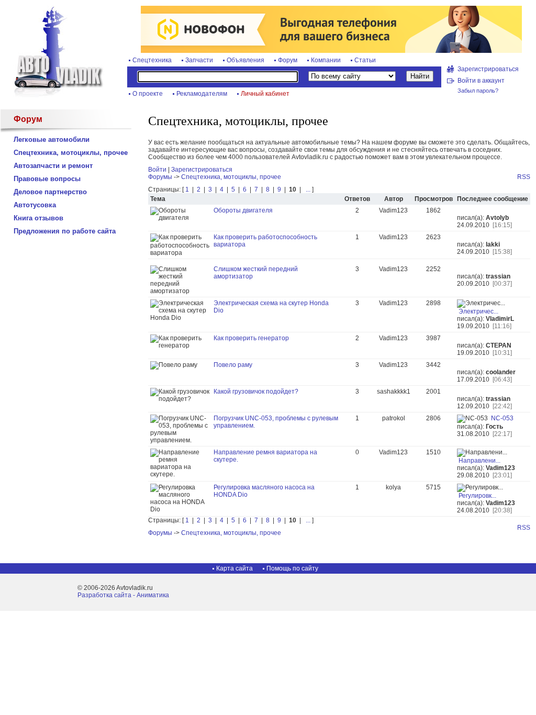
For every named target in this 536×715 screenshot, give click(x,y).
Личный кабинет (265, 93)
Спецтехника (152, 60)
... (307, 189)
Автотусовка (35, 205)
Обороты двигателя (243, 210)
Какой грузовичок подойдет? (256, 391)
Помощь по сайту (292, 568)
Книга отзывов (38, 218)
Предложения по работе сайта (65, 231)
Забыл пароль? (477, 90)
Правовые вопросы (47, 179)
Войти (157, 169)
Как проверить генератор (251, 338)
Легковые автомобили (52, 139)
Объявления (245, 60)
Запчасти (199, 60)
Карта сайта (234, 568)
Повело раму (233, 364)
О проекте (147, 93)
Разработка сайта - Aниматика (123, 595)
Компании (326, 60)
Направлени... (479, 460)
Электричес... (478, 311)
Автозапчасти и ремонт (53, 166)
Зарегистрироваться (488, 69)
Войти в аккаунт (481, 80)
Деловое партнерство (50, 192)
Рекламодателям (201, 93)
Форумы (160, 177)
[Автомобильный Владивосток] (52, 95)
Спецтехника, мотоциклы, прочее (71, 153)
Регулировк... (477, 495)
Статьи (365, 60)
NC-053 (502, 418)
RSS (523, 177)
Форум (287, 60)
